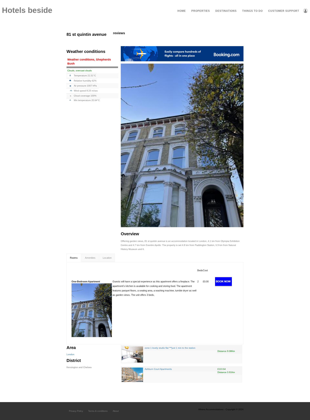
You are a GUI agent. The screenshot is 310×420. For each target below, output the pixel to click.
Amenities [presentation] (90, 257)
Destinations (226, 11)
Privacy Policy (76, 411)
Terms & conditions (98, 411)
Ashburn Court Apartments (158, 369)
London (70, 354)
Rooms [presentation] (74, 257)
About (116, 411)
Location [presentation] (107, 257)
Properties (200, 11)
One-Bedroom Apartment (86, 281)
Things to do (252, 11)
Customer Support (283, 11)
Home (181, 11)
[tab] (74, 258)
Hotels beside (27, 10)
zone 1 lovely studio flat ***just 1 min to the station (170, 348)
